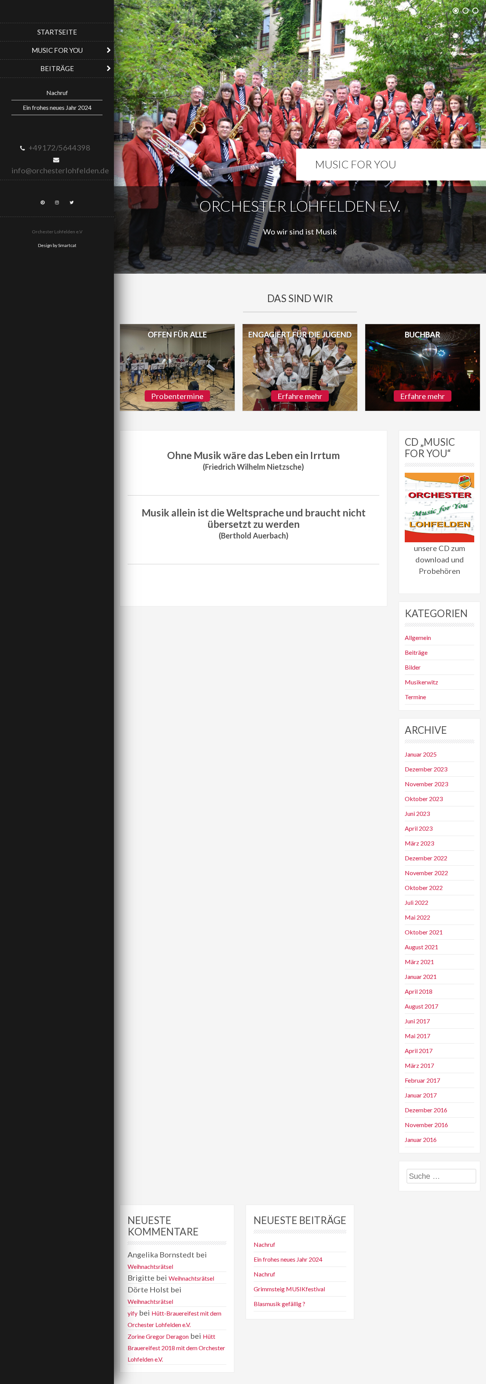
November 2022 (426, 872)
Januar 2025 (421, 754)
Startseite (57, 32)
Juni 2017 (417, 1021)
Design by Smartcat (57, 245)
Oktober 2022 (424, 887)
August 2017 (421, 1006)
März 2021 (419, 961)
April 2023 (418, 828)
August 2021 (421, 946)
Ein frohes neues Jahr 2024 (57, 107)
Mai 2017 (417, 1035)
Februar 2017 (422, 1080)
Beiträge (57, 68)
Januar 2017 (421, 1095)
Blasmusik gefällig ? (279, 1303)
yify (132, 1313)
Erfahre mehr (300, 396)
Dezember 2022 (426, 857)
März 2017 (419, 1065)
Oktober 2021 (424, 932)
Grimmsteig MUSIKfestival (289, 1288)
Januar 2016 (421, 1139)
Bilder (413, 667)
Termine (415, 696)
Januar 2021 (421, 976)
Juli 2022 (416, 902)
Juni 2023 (417, 813)
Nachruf (57, 92)
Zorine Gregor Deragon (158, 1336)
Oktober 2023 (424, 798)
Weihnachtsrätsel (150, 1266)
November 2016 (426, 1124)
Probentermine (177, 396)
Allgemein (418, 637)
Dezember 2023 (426, 769)
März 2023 (419, 843)
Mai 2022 (417, 917)
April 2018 (418, 991)
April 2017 (418, 1050)
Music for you (57, 50)
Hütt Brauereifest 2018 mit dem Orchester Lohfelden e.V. (176, 1348)
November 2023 (426, 783)
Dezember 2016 (426, 1109)
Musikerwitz (421, 682)
